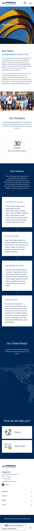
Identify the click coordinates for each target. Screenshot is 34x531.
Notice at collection (9, 529)
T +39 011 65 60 (6, 479)
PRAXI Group (6, 68)
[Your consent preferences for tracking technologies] (30, 527)
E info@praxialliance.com (9, 481)
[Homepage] (9, 3)
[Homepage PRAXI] (8, 466)
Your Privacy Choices (15, 525)
